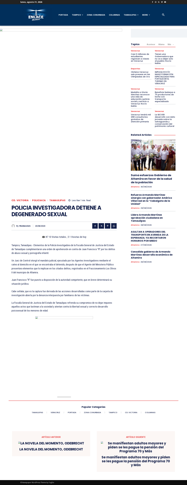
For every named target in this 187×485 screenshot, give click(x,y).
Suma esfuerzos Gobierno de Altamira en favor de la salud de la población (151, 178)
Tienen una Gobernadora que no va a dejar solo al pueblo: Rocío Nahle (164, 59)
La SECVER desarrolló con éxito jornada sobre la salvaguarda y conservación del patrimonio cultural (165, 120)
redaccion (25, 226)
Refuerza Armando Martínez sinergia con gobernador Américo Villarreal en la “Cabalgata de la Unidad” (151, 199)
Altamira (135, 187)
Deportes (135, 69)
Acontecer (151, 44)
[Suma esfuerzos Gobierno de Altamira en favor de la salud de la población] (153, 155)
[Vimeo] (161, 2)
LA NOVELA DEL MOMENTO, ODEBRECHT (51, 449)
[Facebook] (152, 2)
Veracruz (135, 51)
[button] (163, 15)
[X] (158, 2)
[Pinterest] (107, 226)
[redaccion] (13, 226)
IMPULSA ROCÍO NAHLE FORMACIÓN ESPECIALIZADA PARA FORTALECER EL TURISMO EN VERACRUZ (165, 78)
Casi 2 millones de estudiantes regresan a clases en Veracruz (140, 57)
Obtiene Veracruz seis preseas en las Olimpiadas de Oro (140, 74)
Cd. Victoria (20, 200)
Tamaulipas (57, 200)
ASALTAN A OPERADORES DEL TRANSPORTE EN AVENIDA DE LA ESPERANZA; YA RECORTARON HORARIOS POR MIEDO (149, 236)
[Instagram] (155, 2)
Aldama (161, 44)
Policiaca (39, 200)
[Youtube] (165, 2)
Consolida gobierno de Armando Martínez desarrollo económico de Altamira (151, 254)
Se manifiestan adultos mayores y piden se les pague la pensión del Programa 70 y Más (136, 461)
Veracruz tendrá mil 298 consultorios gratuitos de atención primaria (141, 118)
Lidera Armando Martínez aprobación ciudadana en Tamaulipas (147, 217)
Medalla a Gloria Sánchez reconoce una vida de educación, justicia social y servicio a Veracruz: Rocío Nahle (140, 99)
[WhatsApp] (114, 226)
